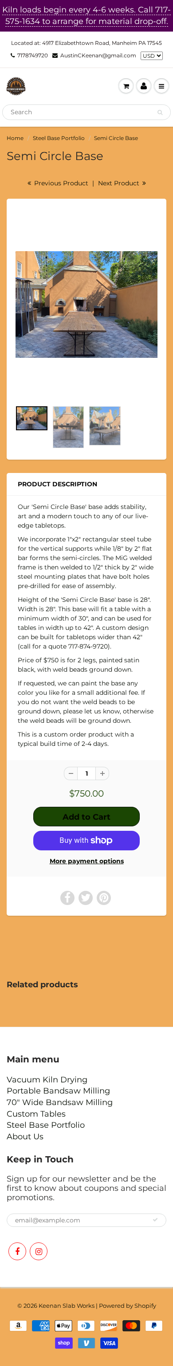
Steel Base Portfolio (59, 138)
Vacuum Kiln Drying (47, 1080)
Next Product (119, 183)
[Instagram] (38, 1251)
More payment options (87, 861)
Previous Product (60, 183)
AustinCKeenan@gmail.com (98, 55)
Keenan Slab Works (66, 1305)
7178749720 (32, 55)
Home (15, 138)
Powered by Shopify (127, 1305)
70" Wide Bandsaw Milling (60, 1102)
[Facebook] (17, 1251)
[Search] (160, 112)
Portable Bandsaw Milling (58, 1091)
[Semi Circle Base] (86, 304)
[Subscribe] (155, 1220)
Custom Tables (36, 1114)
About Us (25, 1137)
